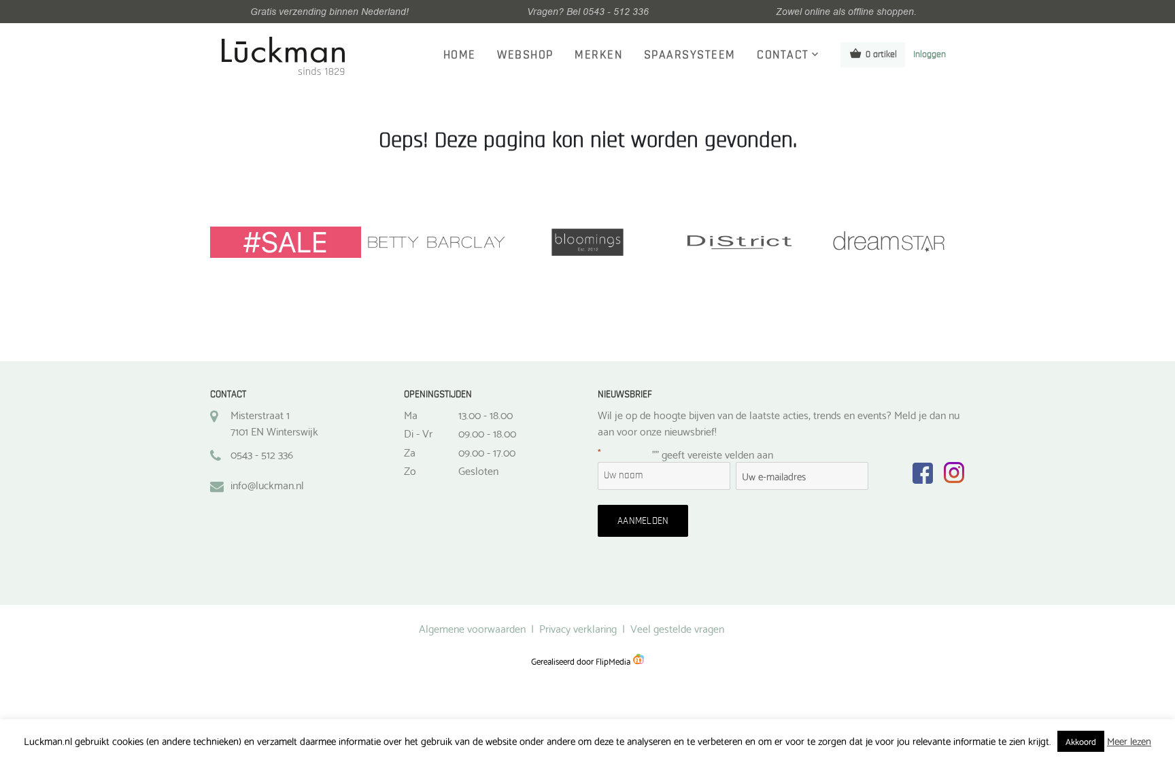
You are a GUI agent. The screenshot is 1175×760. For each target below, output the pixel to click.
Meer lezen (1129, 740)
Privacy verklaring (578, 627)
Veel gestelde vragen (677, 627)
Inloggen (929, 54)
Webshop (525, 55)
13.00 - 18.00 (485, 414)
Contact (783, 55)
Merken (598, 55)
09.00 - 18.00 (487, 433)
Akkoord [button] (1081, 740)
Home (459, 55)
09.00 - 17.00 (486, 452)
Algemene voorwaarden (472, 627)
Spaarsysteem (690, 55)
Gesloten (478, 470)
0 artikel (881, 54)
